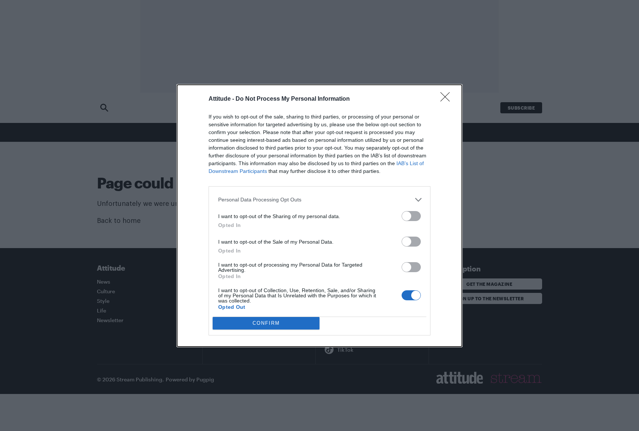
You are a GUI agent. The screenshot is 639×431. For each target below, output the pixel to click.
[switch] (411, 216)
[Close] (447, 99)
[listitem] (319, 200)
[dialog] (319, 216)
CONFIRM (266, 323)
